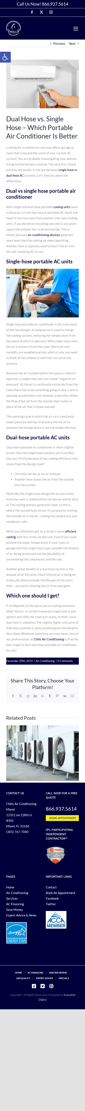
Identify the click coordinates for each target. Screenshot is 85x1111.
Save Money (14, 909)
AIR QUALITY (23, 978)
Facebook (52, 898)
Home (10, 887)
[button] (5, 57)
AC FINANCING (35, 972)
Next (72, 43)
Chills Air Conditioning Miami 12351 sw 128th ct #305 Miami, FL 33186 (21, 815)
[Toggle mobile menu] (76, 28)
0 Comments (65, 661)
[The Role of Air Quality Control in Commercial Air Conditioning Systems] (42, 727)
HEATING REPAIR (58, 972)
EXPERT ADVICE (44, 978)
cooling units (61, 207)
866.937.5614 (55, 3)
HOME (18, 972)
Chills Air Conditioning (49, 639)
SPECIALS (64, 978)
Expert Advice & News (21, 915)
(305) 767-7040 (17, 832)
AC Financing (15, 904)
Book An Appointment (61, 893)
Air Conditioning (45, 661)
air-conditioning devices (44, 235)
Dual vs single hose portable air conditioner (41, 194)
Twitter (51, 904)
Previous (59, 43)
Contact (51, 887)
